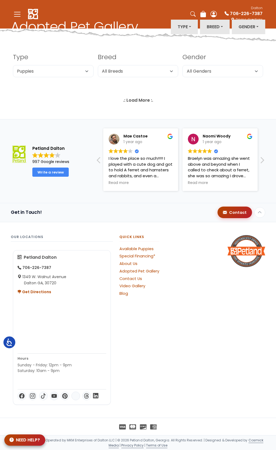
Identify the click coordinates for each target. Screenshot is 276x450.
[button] (262, 161)
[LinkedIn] (95, 396)
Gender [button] (247, 27)
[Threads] (86, 396)
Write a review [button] (50, 172)
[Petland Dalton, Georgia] (33, 14)
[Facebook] (22, 396)
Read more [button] (119, 182)
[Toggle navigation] (17, 14)
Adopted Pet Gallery (139, 271)
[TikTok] (43, 396)
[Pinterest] (65, 396)
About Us (128, 263)
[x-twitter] (75, 396)
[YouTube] (54, 396)
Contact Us (130, 278)
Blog (123, 293)
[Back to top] (259, 212)
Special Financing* (137, 256)
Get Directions (36, 292)
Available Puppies (136, 248)
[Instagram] (32, 396)
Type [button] (183, 27)
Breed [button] (213, 27)
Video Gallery (132, 286)
